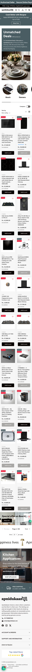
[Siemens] (22, 89)
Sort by (4, 110)
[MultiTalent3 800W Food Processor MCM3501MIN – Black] (24, 245)
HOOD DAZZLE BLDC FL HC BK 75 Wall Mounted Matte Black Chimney (24, 299)
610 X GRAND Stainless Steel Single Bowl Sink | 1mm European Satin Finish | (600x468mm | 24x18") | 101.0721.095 (8, 454)
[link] (6, 529)
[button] (29, 10)
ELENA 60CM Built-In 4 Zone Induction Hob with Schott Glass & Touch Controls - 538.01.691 (8, 180)
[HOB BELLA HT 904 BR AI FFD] (8, 322)
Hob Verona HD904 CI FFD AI (7, 216)
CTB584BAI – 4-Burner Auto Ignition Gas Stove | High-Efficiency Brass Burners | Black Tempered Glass (23, 372)
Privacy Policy (11, 664)
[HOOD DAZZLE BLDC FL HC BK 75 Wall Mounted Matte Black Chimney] (24, 284)
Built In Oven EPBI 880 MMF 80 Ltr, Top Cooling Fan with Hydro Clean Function (7, 260)
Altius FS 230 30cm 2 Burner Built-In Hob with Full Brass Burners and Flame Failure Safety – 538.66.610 (24, 220)
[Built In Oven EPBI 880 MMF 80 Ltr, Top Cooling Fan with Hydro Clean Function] (8, 245)
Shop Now (16, 23)
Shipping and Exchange (7, 667)
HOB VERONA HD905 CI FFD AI (23, 334)
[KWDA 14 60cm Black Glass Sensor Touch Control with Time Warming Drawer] (8, 356)
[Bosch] (8, 89)
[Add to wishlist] (12, 118)
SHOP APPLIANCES (10, 577)
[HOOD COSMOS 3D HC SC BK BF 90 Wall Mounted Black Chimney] (24, 165)
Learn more (26, 6)
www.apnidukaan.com (10, 662)
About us (4, 664)
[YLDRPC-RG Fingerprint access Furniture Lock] (8, 284)
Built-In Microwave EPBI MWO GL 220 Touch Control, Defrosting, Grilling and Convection (7, 138)
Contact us (4, 666)
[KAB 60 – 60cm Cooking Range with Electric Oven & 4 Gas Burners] (24, 397)
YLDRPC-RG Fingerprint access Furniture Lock (7, 298)
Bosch (8, 97)
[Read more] (26, 10)
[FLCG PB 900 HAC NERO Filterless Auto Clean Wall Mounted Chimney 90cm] (24, 436)
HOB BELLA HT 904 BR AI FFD (7, 334)
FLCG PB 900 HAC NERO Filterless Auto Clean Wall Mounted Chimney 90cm (24, 451)
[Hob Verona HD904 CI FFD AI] (8, 204)
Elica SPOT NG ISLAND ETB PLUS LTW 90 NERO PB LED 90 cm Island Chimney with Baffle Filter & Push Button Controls (7, 494)
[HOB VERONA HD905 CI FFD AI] (24, 322)
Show (10, 534)
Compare (22, 106)
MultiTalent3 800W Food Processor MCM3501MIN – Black (23, 259)
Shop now (7, 520)
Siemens (22, 97)
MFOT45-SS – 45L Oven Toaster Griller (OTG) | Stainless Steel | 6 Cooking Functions (7, 412)
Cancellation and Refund (21, 664)
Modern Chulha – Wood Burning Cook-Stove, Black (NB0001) (24, 491)
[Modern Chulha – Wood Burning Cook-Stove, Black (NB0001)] (24, 477)
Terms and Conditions (13, 666)
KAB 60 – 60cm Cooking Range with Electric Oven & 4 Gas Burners (24, 411)
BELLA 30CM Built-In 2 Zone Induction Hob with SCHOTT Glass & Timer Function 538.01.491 (24, 138)
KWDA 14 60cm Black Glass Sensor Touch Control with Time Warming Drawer (7, 371)
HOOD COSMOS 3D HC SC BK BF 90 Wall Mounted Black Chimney (23, 179)
